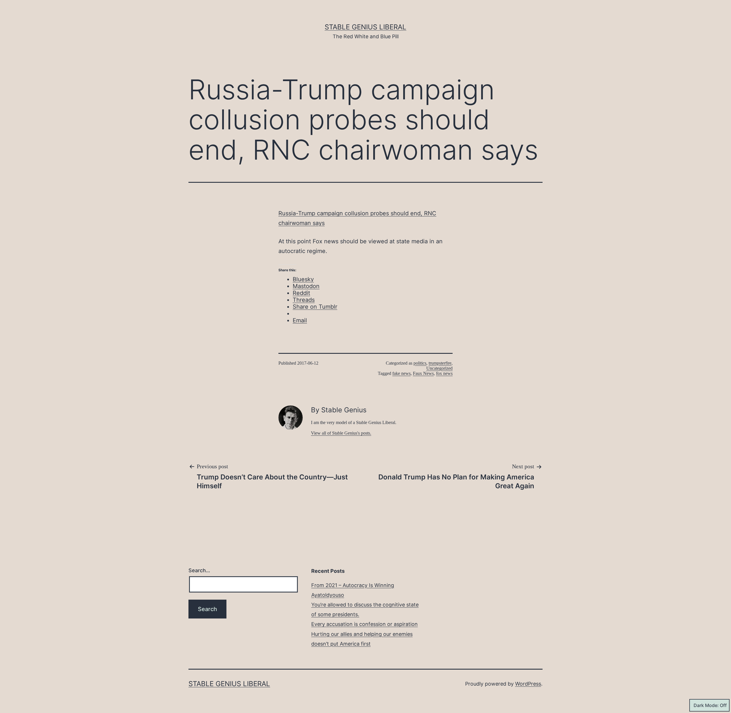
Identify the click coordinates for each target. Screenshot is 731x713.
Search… (199, 570)
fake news (401, 373)
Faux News (423, 373)
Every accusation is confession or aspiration (364, 624)
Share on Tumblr (315, 306)
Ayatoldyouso (327, 595)
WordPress (528, 684)
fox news (444, 373)
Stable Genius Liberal (365, 27)
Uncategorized (439, 368)
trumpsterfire (440, 363)
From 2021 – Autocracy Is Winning (352, 585)
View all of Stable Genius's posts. (341, 433)
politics (419, 363)
